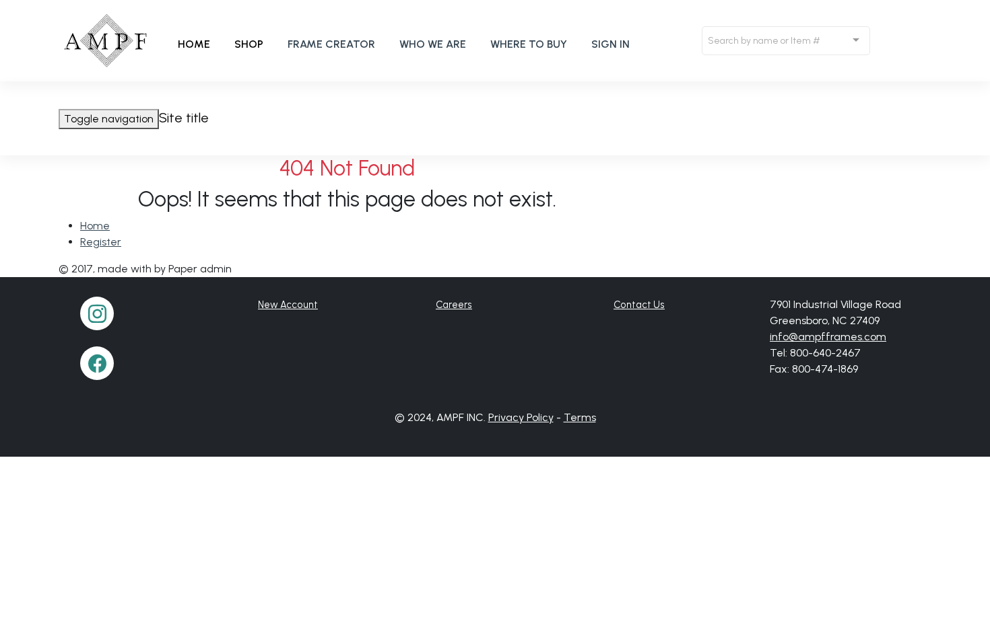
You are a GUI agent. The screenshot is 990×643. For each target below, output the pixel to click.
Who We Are (432, 44)
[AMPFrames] (107, 40)
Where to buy (528, 44)
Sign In (610, 44)
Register (100, 241)
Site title (184, 118)
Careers (454, 305)
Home (194, 44)
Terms (580, 417)
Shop (248, 44)
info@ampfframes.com (828, 336)
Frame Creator (331, 44)
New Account (288, 305)
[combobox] (786, 40)
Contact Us (639, 305)
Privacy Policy (521, 417)
